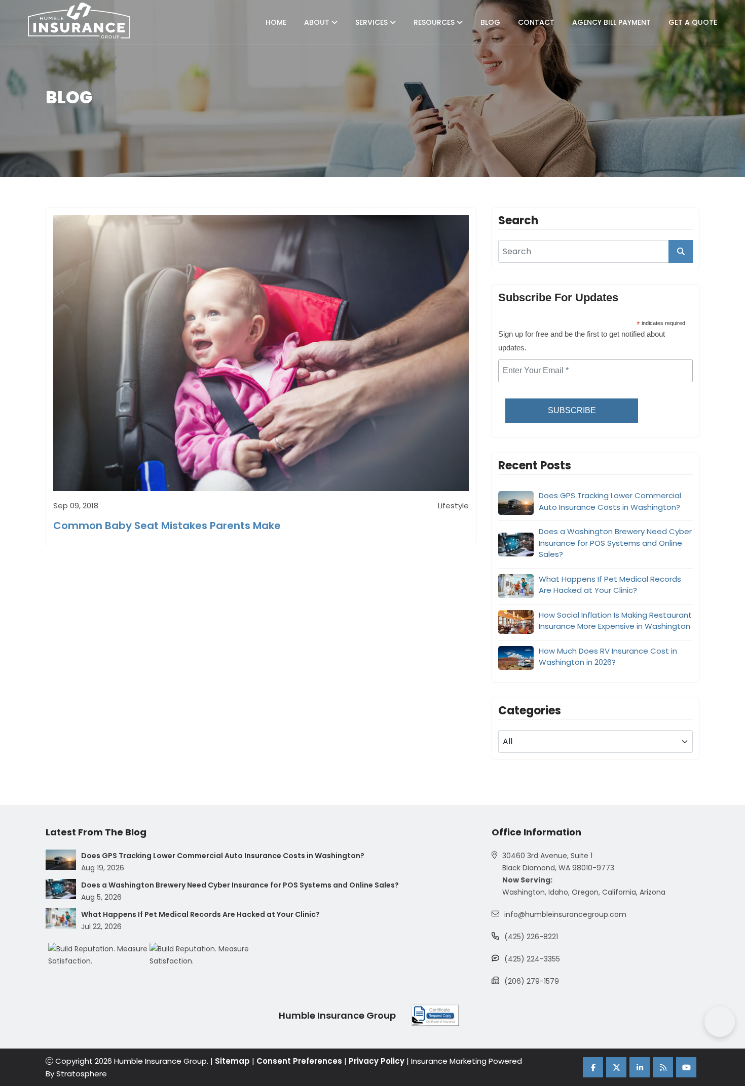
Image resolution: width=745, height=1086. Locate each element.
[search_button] (680, 251)
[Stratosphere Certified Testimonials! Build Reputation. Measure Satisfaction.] (99, 955)
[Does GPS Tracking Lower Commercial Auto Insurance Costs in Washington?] (61, 860)
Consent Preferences (299, 1061)
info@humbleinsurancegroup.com (565, 914)
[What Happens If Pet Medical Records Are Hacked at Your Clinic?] (61, 918)
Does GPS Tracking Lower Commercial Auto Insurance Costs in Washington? (610, 501)
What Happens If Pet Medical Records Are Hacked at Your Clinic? (610, 585)
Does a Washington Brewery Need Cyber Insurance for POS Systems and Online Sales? (615, 542)
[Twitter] (616, 1067)
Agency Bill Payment (611, 22)
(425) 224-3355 (532, 959)
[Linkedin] (639, 1067)
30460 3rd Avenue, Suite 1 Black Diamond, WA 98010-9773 (558, 862)
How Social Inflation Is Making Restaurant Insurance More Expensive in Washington (615, 621)
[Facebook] (593, 1067)
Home (276, 22)
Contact (536, 22)
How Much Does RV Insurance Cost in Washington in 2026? (608, 657)
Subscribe (572, 410)
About (317, 22)
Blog (490, 22)
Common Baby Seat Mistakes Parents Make (167, 525)
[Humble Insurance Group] (79, 20)
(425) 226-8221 (531, 937)
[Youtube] (686, 1067)
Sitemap (232, 1061)
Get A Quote (692, 22)
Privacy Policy (376, 1061)
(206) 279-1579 (531, 981)
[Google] (663, 1067)
